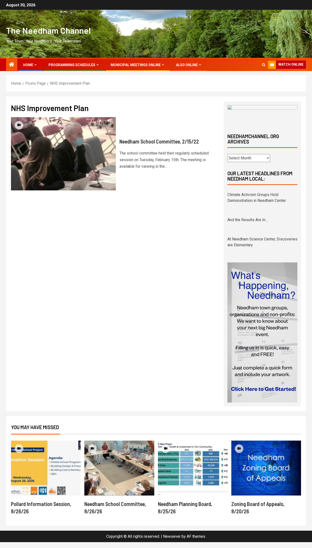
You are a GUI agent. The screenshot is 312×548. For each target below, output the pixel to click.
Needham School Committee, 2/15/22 (159, 141)
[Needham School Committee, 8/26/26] (119, 473)
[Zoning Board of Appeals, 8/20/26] (266, 473)
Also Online (187, 65)
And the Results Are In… (247, 219)
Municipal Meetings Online (136, 65)
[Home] (11, 65)
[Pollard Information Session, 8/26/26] (46, 473)
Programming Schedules (72, 65)
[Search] (264, 65)
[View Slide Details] (262, 115)
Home (28, 65)
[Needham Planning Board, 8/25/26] (193, 473)
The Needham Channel (48, 30)
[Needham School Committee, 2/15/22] (63, 153)
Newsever (172, 542)
